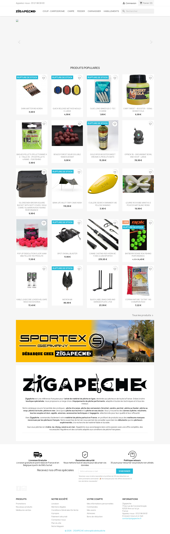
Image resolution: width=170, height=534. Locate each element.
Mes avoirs (91, 510)
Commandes (92, 507)
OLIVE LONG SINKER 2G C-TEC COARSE (102, 109)
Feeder (81, 11)
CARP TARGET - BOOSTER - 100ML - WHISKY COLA (138, 109)
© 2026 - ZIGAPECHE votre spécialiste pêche (85, 530)
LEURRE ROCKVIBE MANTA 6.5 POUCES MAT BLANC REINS (138, 204)
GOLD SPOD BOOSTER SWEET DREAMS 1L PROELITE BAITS (102, 155)
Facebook (18, 488)
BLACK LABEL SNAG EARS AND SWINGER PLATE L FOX (102, 300)
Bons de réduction (95, 516)
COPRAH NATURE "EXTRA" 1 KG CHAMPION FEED (138, 300)
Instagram (24, 488)
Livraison (55, 503)
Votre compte (95, 499)
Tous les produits (143, 315)
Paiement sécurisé (59, 516)
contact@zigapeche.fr (132, 518)
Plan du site (56, 523)
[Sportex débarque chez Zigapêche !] (85, 341)
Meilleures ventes (23, 510)
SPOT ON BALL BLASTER (67, 253)
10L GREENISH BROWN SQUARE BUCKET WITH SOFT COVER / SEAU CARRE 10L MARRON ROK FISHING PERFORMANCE (32, 206)
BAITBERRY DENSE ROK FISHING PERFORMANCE (138, 254)
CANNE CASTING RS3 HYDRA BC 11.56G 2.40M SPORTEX (102, 254)
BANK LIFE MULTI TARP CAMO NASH (67, 203)
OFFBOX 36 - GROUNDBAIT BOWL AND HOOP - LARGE (138, 155)
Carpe (71, 11)
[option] (85, 40)
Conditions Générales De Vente (64, 510)
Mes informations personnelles (100, 503)
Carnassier (94, 11)
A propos (55, 513)
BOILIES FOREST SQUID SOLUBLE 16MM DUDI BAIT (67, 155)
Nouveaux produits (24, 507)
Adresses (91, 513)
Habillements (111, 11)
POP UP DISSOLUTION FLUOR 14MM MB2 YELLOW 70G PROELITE (31, 254)
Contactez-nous (58, 520)
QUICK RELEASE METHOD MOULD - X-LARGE (67, 109)
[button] (26, 40)
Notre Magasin (57, 526)
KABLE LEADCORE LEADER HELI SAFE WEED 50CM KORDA (32, 300)
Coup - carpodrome (54, 11)
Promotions (21, 503)
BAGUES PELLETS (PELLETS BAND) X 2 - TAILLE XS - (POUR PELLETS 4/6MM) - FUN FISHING (32, 157)
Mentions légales (58, 507)
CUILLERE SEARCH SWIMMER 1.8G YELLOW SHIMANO (103, 204)
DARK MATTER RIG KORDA (32, 108)
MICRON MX (67, 299)
